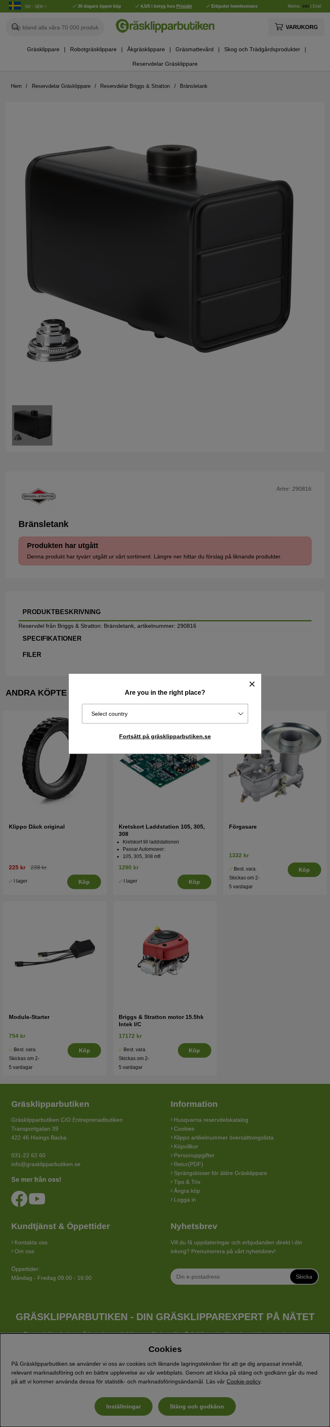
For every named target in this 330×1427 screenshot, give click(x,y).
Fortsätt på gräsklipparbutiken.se (165, 736)
